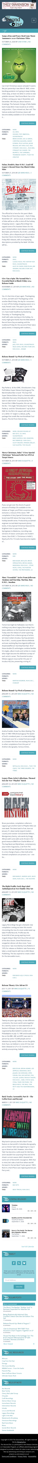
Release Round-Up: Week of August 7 (16, 1323)
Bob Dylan (28, 266)
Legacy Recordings (8, 1413)
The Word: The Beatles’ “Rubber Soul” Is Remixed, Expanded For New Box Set (17, 1308)
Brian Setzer (17, 139)
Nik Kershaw (22, 1073)
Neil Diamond (28, 438)
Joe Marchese (23, 173)
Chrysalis (5, 1396)
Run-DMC (31, 148)
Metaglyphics (21, 1442)
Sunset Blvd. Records (9, 1428)
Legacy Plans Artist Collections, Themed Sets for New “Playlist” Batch (18, 779)
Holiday (15, 134)
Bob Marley (17, 876)
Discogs (4, 1363)
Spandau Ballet (29, 443)
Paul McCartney (24, 1075)
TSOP (31, 766)
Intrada (4, 1408)
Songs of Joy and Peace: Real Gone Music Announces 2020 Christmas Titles (18, 37)
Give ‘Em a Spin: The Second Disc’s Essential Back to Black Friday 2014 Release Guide (16, 280)
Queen (21, 1077)
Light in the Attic (7, 1415)
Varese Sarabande (8, 1430)
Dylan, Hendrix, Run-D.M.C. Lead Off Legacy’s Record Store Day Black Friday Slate (18, 166)
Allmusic (5, 1358)
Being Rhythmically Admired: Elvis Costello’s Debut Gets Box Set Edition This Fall (18, 1316)
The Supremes (25, 152)
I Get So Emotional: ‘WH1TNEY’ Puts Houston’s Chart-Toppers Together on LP (18, 1330)
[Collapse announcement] (34, 1)
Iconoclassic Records (9, 1403)
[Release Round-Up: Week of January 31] (15, 714)
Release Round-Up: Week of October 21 (18, 356)
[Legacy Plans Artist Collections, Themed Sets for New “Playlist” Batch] (16, 805)
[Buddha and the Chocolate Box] (6, 1221)
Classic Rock (17, 262)
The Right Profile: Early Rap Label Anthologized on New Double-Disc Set (17, 887)
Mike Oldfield (18, 438)
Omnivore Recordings (9, 1420)
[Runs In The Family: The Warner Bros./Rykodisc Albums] (6, 1233)
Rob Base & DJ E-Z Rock (21, 975)
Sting (19, 567)
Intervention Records (9, 1406)
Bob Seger (16, 561)
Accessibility (32, 1456)
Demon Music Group (9, 1401)
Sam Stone (22, 42)
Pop (20, 134)
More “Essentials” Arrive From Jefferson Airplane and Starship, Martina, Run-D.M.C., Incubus (18, 579)
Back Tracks (17, 1189)
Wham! (23, 349)
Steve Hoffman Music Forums (12, 1373)
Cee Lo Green (27, 139)
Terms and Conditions (9, 1456)
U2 (32, 570)
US (28, 1211)
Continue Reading (27, 123)
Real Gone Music (7, 1423)
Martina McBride (19, 681)
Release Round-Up (23, 431)
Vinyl (17, 132)
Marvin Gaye (26, 876)
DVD (14, 556)
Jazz (14, 344)
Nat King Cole (24, 145)
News (15, 130)
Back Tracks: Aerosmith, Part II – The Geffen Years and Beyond (17, 1097)
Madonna (16, 565)
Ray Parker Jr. (18, 440)
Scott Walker (18, 443)
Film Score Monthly (8, 1366)
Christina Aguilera (20, 141)
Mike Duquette (24, 461)
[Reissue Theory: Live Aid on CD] (16, 1006)
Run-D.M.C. (23, 148)
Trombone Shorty (19, 155)
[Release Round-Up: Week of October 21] (15, 375)
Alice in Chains (18, 266)
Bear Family (6, 1391)
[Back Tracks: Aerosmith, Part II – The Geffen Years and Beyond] (16, 1123)
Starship (16, 683)
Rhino (4, 1425)
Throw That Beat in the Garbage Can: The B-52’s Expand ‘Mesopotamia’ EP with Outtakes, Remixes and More (18, 1338)
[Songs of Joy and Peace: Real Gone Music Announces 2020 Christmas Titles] (19, 65)
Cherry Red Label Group (10, 1393)
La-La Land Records (8, 1411)
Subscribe (19, 1287)
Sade (23, 1080)
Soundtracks (18, 136)
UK (32, 1211)
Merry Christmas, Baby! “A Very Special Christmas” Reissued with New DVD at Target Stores (18, 455)
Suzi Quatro (17, 445)
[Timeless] (6, 1208)
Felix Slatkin (23, 143)
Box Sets (16, 434)
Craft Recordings (7, 1398)
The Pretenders (24, 570)
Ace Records (6, 1389)
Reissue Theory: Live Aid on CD (15, 985)
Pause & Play (6, 1371)
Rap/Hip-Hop (30, 262)
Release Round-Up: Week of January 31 (18, 690)
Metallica (16, 766)
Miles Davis (17, 347)
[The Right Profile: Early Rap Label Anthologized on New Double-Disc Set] (13, 910)
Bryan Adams (27, 563)
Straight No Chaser (20, 150)
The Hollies (26, 445)
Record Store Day (25, 268)
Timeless (14, 1205)
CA (35, 1211)
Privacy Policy (22, 1456)
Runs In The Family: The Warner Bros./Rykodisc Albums (22, 1231)
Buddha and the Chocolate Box (22, 1218)
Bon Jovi (24, 561)
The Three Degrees (24, 768)
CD (14, 132)
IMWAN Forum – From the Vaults (13, 1368)
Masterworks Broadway (10, 1418)
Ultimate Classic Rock (9, 1376)
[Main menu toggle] (34, 20)
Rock (14, 264)
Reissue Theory (29, 1077)
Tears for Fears (23, 1082)
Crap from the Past (8, 1361)
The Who (25, 1084)
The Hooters (30, 879)
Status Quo (29, 1080)
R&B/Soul (26, 134)
